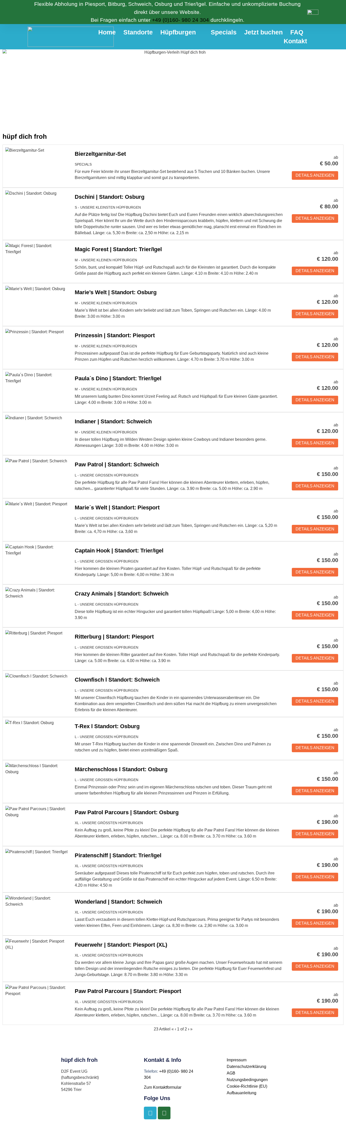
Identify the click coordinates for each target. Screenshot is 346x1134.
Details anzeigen (315, 175)
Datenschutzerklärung (246, 1066)
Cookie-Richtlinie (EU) (247, 1086)
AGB (231, 1073)
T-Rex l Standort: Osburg (107, 726)
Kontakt (295, 41)
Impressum (236, 1060)
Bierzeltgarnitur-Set (100, 154)
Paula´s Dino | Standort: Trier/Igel (118, 378)
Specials (224, 32)
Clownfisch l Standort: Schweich (117, 680)
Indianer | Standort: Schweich (113, 421)
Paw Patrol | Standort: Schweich (117, 464)
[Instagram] (164, 1113)
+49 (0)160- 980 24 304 (180, 20)
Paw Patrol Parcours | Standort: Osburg (127, 812)
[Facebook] (150, 1113)
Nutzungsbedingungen (247, 1080)
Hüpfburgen (178, 32)
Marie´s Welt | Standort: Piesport (117, 507)
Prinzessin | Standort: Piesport (115, 335)
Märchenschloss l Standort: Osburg (121, 769)
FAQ (296, 32)
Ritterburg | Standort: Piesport (114, 636)
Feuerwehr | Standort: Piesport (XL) (121, 945)
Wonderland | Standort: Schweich (118, 902)
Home (107, 32)
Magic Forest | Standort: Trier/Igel (118, 249)
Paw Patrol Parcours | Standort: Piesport (128, 991)
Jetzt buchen (263, 32)
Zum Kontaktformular (162, 1087)
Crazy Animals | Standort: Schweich (121, 593)
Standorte (138, 32)
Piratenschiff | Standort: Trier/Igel (118, 855)
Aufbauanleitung (241, 1093)
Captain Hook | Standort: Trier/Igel (119, 550)
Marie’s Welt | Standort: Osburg (116, 292)
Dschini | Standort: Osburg (109, 197)
